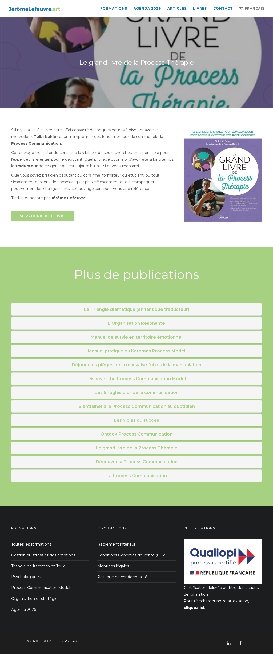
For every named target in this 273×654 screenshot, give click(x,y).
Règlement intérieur (116, 544)
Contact (223, 8)
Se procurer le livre (43, 216)
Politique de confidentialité (122, 577)
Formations (113, 8)
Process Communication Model (40, 587)
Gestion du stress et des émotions (43, 555)
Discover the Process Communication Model (136, 378)
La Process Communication (136, 475)
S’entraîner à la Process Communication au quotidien (136, 406)
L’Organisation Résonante (136, 323)
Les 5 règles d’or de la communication (137, 392)
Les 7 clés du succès (136, 420)
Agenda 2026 (147, 8)
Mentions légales (113, 566)
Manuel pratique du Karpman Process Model (136, 351)
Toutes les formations (31, 544)
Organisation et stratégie (34, 598)
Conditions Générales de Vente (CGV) (131, 555)
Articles (177, 8)
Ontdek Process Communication (136, 434)
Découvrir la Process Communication (137, 461)
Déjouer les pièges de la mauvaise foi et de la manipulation (136, 364)
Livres (200, 8)
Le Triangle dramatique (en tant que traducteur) (136, 309)
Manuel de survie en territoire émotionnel (136, 337)
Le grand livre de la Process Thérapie (137, 447)
